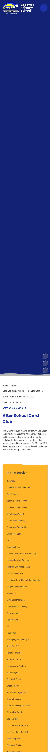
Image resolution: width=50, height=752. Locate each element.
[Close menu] (44, 8)
